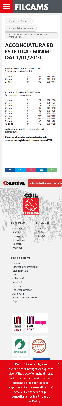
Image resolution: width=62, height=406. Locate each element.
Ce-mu (16, 262)
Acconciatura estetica (21, 28)
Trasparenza (19, 239)
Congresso (18, 235)
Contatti (17, 243)
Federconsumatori (22, 289)
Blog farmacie (20, 270)
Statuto (16, 232)
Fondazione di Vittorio (24, 297)
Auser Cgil (18, 293)
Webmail (17, 247)
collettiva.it (18, 278)
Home (11, 21)
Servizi (24, 21)
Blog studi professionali (25, 266)
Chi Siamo (17, 228)
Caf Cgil (16, 285)
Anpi (14, 301)
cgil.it (15, 274)
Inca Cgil (17, 281)
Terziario (42, 228)
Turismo (42, 232)
